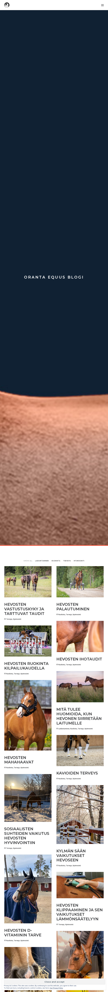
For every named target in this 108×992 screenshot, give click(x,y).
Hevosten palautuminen (72, 606)
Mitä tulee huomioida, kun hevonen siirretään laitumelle (79, 716)
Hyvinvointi (79, 561)
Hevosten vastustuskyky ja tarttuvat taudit (24, 609)
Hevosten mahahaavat (19, 759)
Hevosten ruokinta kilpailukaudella (26, 665)
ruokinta (56, 561)
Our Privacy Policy (56, 988)
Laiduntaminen (42, 561)
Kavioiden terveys (77, 773)
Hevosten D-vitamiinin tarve (22, 932)
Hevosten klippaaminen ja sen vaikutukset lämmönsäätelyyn (79, 912)
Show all (28, 561)
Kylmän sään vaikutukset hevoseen (71, 855)
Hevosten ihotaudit (79, 659)
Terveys (67, 561)
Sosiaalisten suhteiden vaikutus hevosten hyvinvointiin (26, 836)
